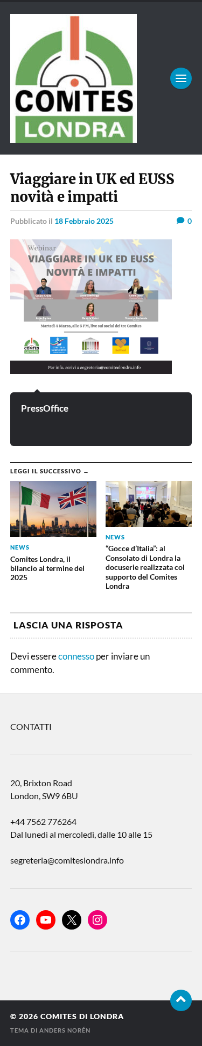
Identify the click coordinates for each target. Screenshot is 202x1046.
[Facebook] (20, 920)
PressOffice (44, 408)
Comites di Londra (82, 1016)
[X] (71, 920)
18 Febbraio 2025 (84, 220)
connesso (76, 656)
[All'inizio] (181, 1000)
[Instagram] (97, 920)
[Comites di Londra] (101, 78)
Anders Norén (64, 1030)
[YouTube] (45, 920)
